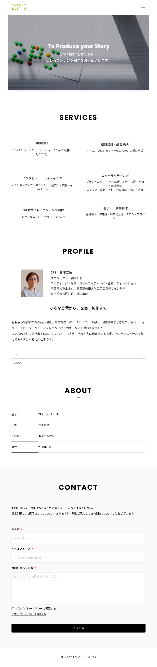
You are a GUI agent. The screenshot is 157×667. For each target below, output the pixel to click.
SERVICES (78, 117)
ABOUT (78, 391)
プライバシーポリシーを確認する (28, 614)
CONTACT (78, 487)
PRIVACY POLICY (71, 657)
